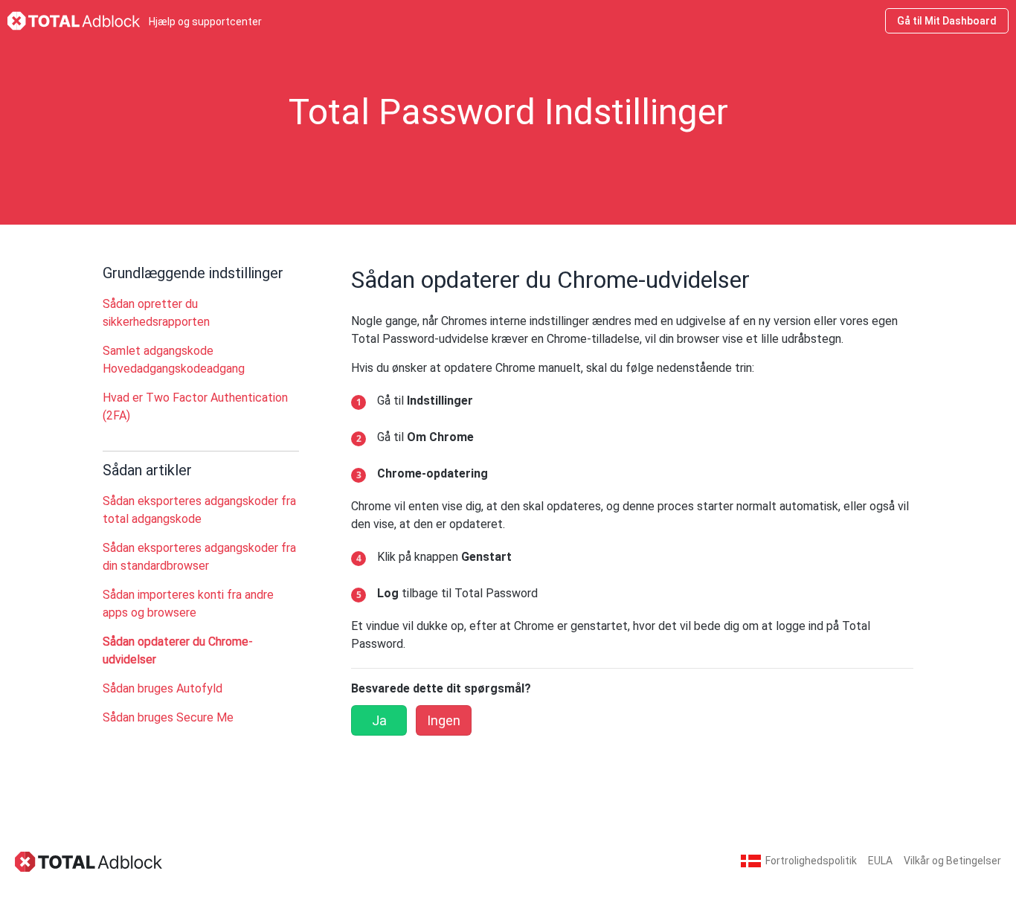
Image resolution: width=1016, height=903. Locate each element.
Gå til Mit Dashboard (947, 21)
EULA (880, 861)
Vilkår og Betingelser (952, 861)
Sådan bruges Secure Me (168, 717)
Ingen (443, 720)
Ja (379, 720)
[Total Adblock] (89, 861)
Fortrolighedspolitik (811, 861)
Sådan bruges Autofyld (162, 688)
